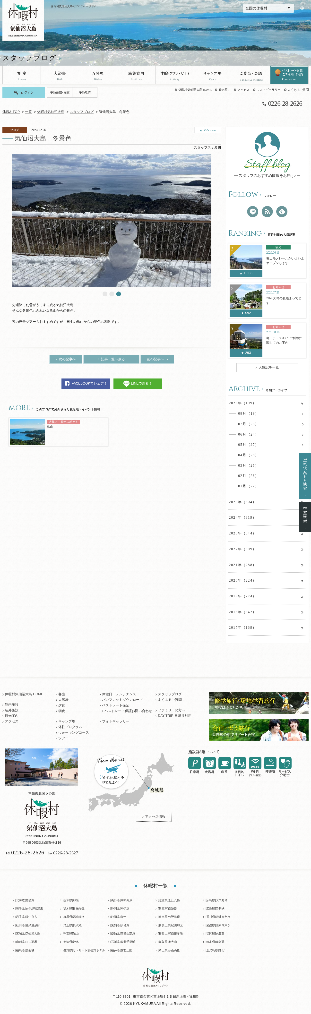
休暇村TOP (11, 112)
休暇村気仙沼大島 (50, 112)
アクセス (243, 90)
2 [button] (111, 294)
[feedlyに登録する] (281, 211)
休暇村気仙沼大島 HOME (194, 90)
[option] (111, 220)
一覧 (28, 112)
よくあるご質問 (298, 90)
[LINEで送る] (252, 211)
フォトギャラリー (269, 90)
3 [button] (118, 294)
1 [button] (105, 294)
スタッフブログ (82, 112)
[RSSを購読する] (267, 211)
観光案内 (224, 90)
